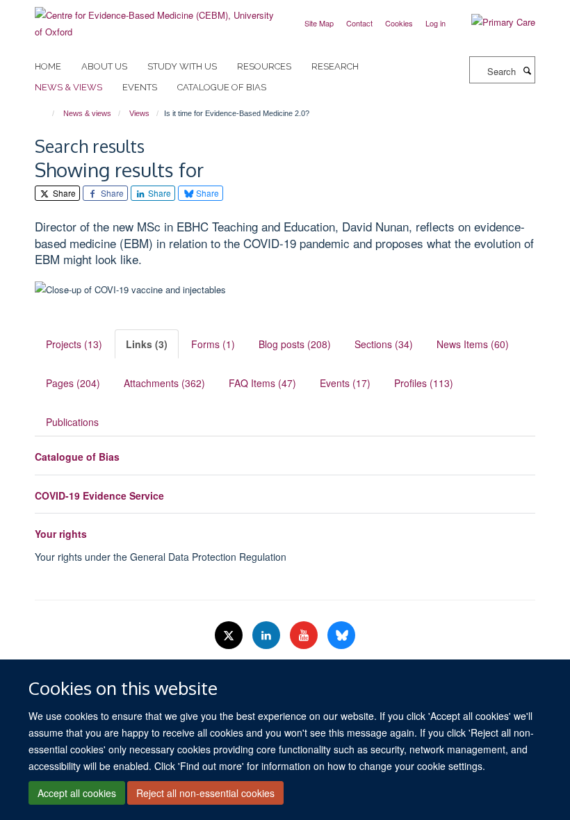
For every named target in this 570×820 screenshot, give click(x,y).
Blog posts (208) (295, 344)
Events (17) (345, 383)
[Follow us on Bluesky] (341, 635)
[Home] (47, 113)
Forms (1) (213, 344)
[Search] (527, 70)
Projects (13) (74, 344)
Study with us (182, 66)
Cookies (399, 22)
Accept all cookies (77, 793)
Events (139, 87)
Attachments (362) (164, 383)
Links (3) (147, 344)
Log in (435, 22)
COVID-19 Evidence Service (99, 495)
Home (48, 66)
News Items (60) (473, 344)
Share (63, 193)
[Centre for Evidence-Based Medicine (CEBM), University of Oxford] (155, 18)
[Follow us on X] (230, 635)
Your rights (61, 534)
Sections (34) (384, 344)
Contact (359, 22)
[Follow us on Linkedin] (267, 635)
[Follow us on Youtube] (305, 635)
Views (139, 113)
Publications (72, 422)
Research (335, 66)
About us (104, 66)
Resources (264, 66)
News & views (68, 87)
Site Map (319, 22)
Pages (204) (73, 383)
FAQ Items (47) (262, 383)
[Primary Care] (492, 22)
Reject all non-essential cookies (205, 793)
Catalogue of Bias (221, 87)
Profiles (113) (423, 383)
